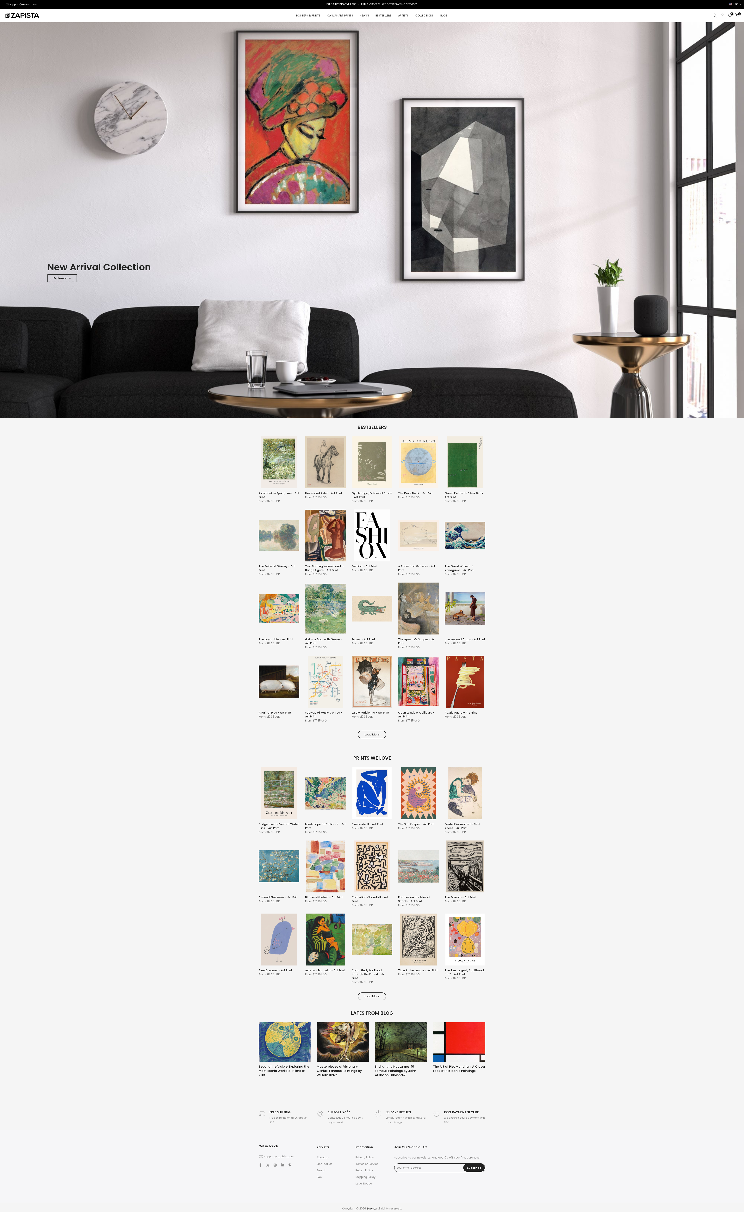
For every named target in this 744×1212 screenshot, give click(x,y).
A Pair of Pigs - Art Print (275, 713)
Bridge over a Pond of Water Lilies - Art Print (279, 826)
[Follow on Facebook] (260, 1165)
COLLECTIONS (424, 15)
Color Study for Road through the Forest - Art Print (369, 974)
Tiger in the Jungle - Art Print (418, 970)
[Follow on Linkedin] (282, 1165)
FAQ (319, 1177)
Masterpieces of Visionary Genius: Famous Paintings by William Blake (339, 1070)
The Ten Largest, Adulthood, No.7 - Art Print (464, 972)
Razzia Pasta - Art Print (461, 713)
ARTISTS (403, 15)
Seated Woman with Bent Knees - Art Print (462, 826)
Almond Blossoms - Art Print (279, 897)
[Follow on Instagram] (275, 1165)
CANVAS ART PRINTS (340, 15)
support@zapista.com (23, 4)
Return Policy (364, 1170)
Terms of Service (367, 1164)
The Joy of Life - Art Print (276, 639)
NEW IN (364, 15)
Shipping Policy (365, 1177)
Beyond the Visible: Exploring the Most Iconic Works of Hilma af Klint (284, 1070)
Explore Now (62, 278)
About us (323, 1157)
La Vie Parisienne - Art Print (370, 713)
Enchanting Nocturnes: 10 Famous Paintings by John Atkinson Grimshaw (395, 1070)
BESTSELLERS (383, 15)
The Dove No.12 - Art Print (416, 493)
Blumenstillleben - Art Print (324, 897)
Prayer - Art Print (363, 639)
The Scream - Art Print (460, 897)
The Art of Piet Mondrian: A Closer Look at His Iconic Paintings (459, 1068)
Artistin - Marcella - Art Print (325, 970)
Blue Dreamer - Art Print (275, 970)
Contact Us (324, 1164)
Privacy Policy (365, 1157)
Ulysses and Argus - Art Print (465, 639)
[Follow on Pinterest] (290, 1165)
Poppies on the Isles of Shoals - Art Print (414, 899)
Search (321, 1170)
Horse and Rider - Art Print (323, 493)
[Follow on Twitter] (268, 1165)
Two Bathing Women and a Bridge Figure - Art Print (324, 568)
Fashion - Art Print (364, 566)
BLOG (444, 15)
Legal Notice (364, 1183)
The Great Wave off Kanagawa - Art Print (459, 568)
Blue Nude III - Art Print (367, 824)
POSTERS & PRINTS (308, 15)
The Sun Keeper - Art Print (416, 824)
